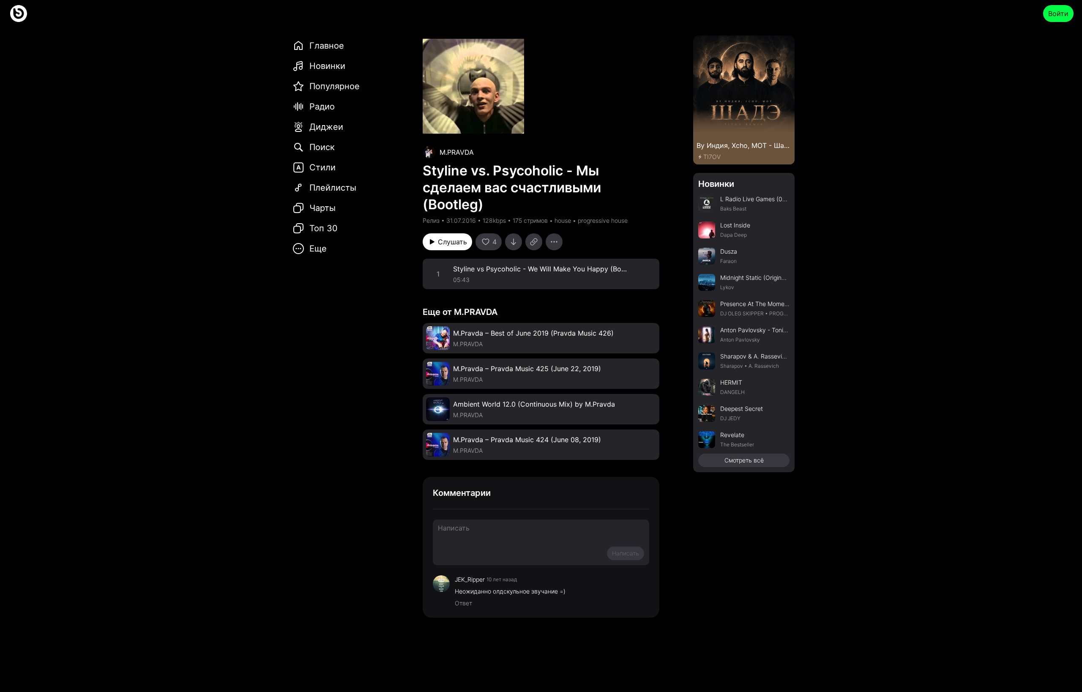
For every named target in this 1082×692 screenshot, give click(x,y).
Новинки (716, 184)
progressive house (603, 220)
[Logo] (18, 13)
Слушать (452, 242)
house (563, 220)
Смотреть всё (744, 460)
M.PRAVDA (457, 152)
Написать (625, 553)
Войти (1058, 13)
